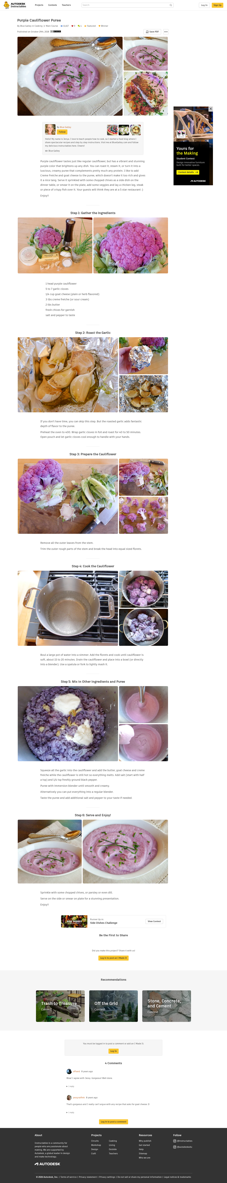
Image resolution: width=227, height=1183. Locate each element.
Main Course (52, 26)
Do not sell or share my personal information (139, 1177)
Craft (93, 1153)
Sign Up (217, 5)
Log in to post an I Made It (113, 958)
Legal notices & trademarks (177, 1177)
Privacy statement (88, 1177)
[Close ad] (210, 109)
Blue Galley (26, 26)
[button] (166, 31)
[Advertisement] (193, 145)
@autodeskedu (184, 1146)
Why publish (145, 1140)
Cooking (39, 26)
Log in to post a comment (113, 1121)
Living (112, 1145)
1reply (71, 1086)
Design (94, 1149)
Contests (52, 5)
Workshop (96, 1145)
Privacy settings (107, 1177)
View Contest (154, 921)
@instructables (184, 1140)
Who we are (144, 1157)
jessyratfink (79, 1097)
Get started (144, 1145)
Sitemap (143, 1153)
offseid (76, 1071)
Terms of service (68, 1177)
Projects (39, 5)
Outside (113, 1149)
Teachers (66, 5)
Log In (204, 5)
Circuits (95, 1140)
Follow (62, 131)
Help (141, 1149)
